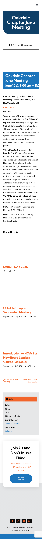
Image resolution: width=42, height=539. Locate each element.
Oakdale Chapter (12, 423)
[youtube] (24, 521)
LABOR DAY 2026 (15, 267)
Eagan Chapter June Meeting (11, 380)
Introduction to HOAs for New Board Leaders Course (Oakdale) (20, 357)
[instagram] (18, 521)
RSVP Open (8, 107)
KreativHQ (26, 530)
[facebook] (12, 521)
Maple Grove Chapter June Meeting (30, 380)
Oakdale (8, 431)
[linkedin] (29, 521)
